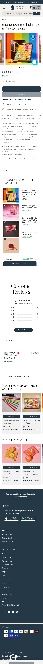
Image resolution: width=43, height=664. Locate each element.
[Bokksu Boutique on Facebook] (9, 611)
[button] (18, 396)
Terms (4, 598)
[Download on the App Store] (11, 520)
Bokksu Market (7, 542)
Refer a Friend (7, 561)
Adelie (25, 439)
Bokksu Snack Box (8, 534)
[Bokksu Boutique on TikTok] (17, 611)
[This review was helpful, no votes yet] (32, 376)
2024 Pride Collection (19, 387)
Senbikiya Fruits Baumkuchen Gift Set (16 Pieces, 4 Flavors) (20, 26)
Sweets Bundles (17, 2)
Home (4, 19)
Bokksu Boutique (8, 538)
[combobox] (21, 13)
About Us (5, 554)
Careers (4, 575)
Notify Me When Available (21, 89)
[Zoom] (34, 62)
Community (6, 591)
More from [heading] (19, 387)
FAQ (3, 601)
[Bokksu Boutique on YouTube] (13, 611)
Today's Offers (7, 557)
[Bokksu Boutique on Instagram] (5, 611)
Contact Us (6, 587)
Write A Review (23, 330)
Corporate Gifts (7, 564)
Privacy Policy (7, 594)
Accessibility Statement (10, 605)
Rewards (5, 568)
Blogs (4, 572)
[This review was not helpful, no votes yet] (36, 376)
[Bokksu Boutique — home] (17, 7)
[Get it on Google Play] (28, 520)
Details (4, 170)
